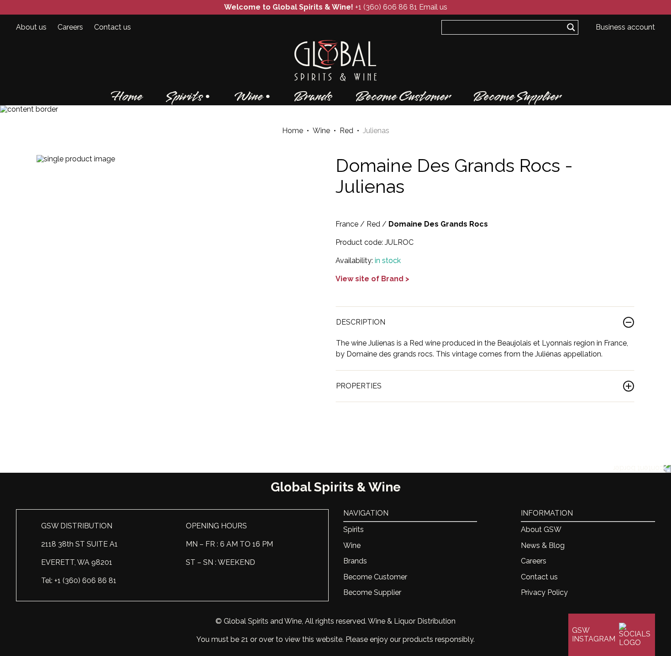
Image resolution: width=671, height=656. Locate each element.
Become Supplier (516, 97)
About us (31, 27)
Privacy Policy (544, 592)
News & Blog (543, 545)
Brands (313, 97)
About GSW (541, 529)
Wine (248, 97)
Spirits (184, 97)
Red (346, 131)
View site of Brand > (372, 278)
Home (126, 97)
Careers (70, 27)
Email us (433, 7)
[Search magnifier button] (571, 27)
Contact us (112, 27)
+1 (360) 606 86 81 (386, 7)
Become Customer (403, 97)
